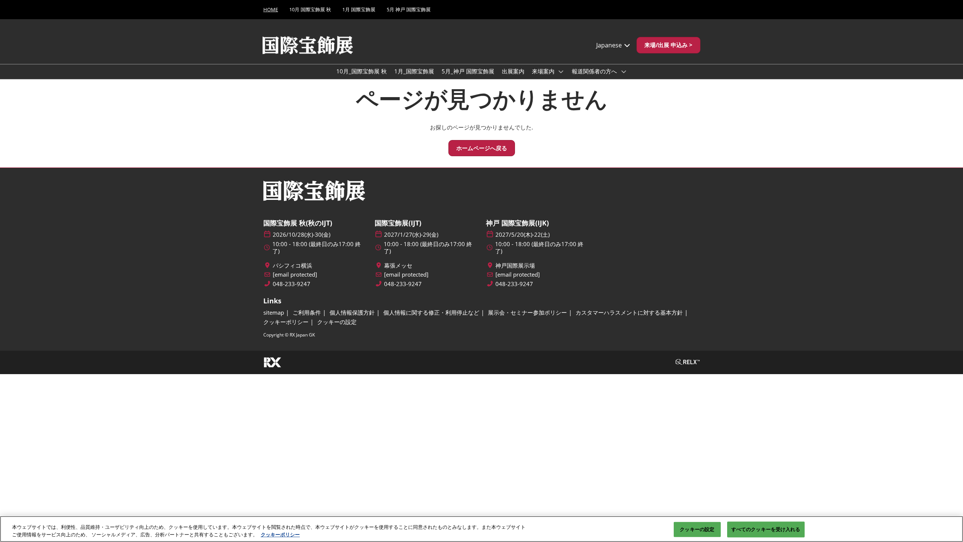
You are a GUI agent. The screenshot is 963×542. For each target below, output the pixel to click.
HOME (270, 9)
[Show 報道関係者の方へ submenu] (623, 71)
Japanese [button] (609, 45)
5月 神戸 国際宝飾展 (409, 9)
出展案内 (513, 71)
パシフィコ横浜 (292, 265)
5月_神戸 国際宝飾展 (468, 71)
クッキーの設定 (697, 529)
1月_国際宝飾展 (414, 71)
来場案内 (544, 71)
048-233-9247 (291, 284)
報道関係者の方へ (595, 71)
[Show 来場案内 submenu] (561, 71)
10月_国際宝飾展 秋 (361, 71)
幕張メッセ (398, 265)
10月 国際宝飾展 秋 (310, 9)
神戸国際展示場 (515, 265)
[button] (668, 45)
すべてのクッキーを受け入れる (765, 529)
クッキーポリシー (280, 534)
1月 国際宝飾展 (358, 9)
